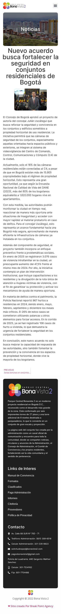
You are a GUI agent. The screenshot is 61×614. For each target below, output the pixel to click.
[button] (55, 5)
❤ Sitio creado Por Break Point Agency (30, 606)
